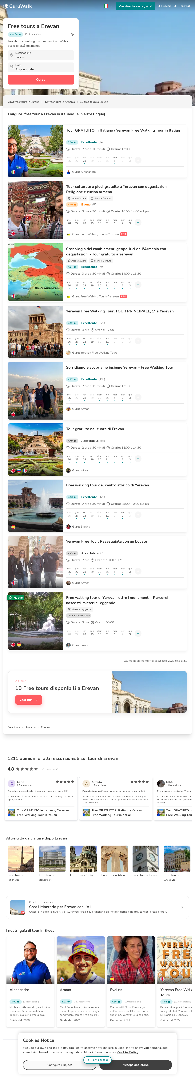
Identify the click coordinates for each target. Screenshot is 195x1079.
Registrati (184, 6)
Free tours (14, 727)
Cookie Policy (127, 1052)
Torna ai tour (99, 1060)
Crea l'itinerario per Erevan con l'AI (60, 906)
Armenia (31, 727)
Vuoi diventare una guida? (135, 6)
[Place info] (72, 34)
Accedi (167, 6)
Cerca (40, 79)
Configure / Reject (59, 1065)
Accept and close (136, 1065)
